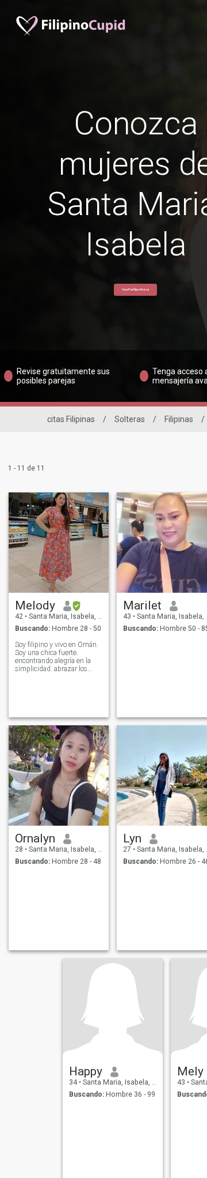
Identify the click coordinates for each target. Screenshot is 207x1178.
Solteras (129, 419)
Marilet (142, 605)
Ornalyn (35, 838)
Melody (35, 605)
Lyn (132, 838)
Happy (85, 1071)
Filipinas (178, 419)
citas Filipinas (71, 419)
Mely (190, 1071)
